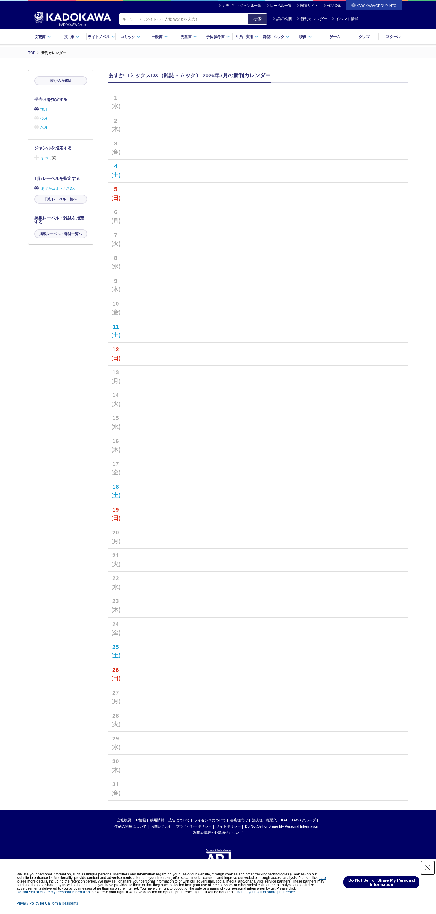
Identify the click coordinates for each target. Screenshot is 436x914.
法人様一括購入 (264, 820)
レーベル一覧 (281, 6)
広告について (179, 820)
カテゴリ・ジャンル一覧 (241, 6)
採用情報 (157, 820)
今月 (43, 118)
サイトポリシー (228, 826)
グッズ (364, 36)
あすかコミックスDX (58, 188)
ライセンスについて (210, 820)
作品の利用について (130, 826)
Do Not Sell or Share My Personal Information (281, 826)
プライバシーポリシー (194, 826)
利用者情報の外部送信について (218, 833)
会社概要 (124, 820)
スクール (393, 36)
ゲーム (334, 36)
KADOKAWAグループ (298, 820)
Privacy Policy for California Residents (47, 903)
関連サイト (309, 6)
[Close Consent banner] (427, 867)
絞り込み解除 (60, 81)
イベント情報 (347, 19)
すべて (46, 158)
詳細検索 (284, 19)
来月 (43, 127)
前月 (43, 109)
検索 (257, 19)
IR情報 (140, 820)
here (322, 878)
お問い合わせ (161, 826)
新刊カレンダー (313, 19)
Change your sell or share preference (265, 892)
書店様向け (239, 820)
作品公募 (334, 6)
